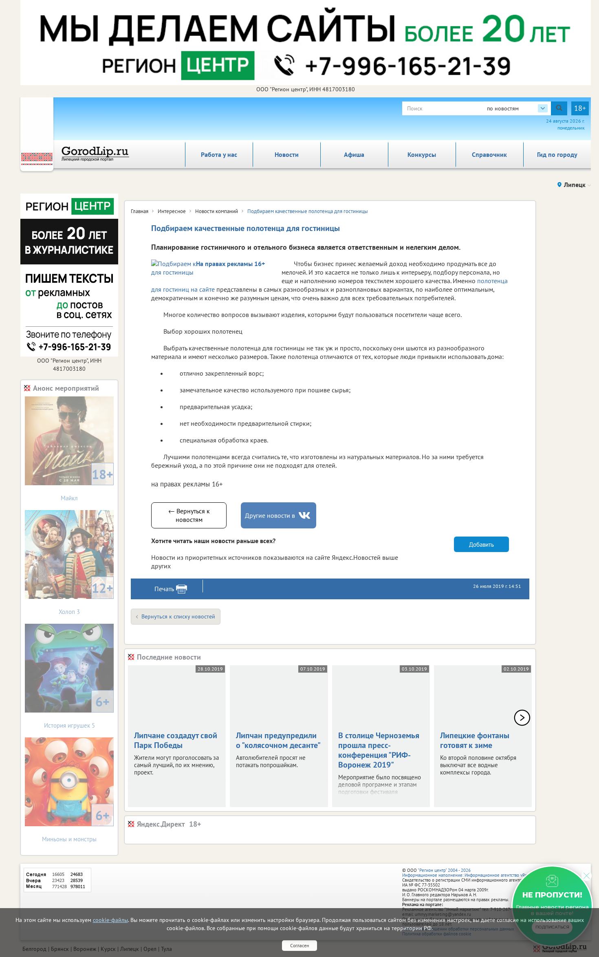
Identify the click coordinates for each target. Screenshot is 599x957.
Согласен (299, 945)
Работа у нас (219, 154)
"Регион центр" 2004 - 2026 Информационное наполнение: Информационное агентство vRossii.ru (470, 872)
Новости (287, 154)
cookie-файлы (110, 920)
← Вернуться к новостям (189, 515)
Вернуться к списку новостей (178, 616)
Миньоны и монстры (76, 825)
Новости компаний (216, 211)
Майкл (87, 484)
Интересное (172, 211)
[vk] (305, 515)
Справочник (489, 154)
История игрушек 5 (77, 711)
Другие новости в (270, 515)
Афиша (354, 154)
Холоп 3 (86, 597)
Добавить (481, 544)
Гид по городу (557, 154)
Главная (139, 211)
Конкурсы (421, 154)
